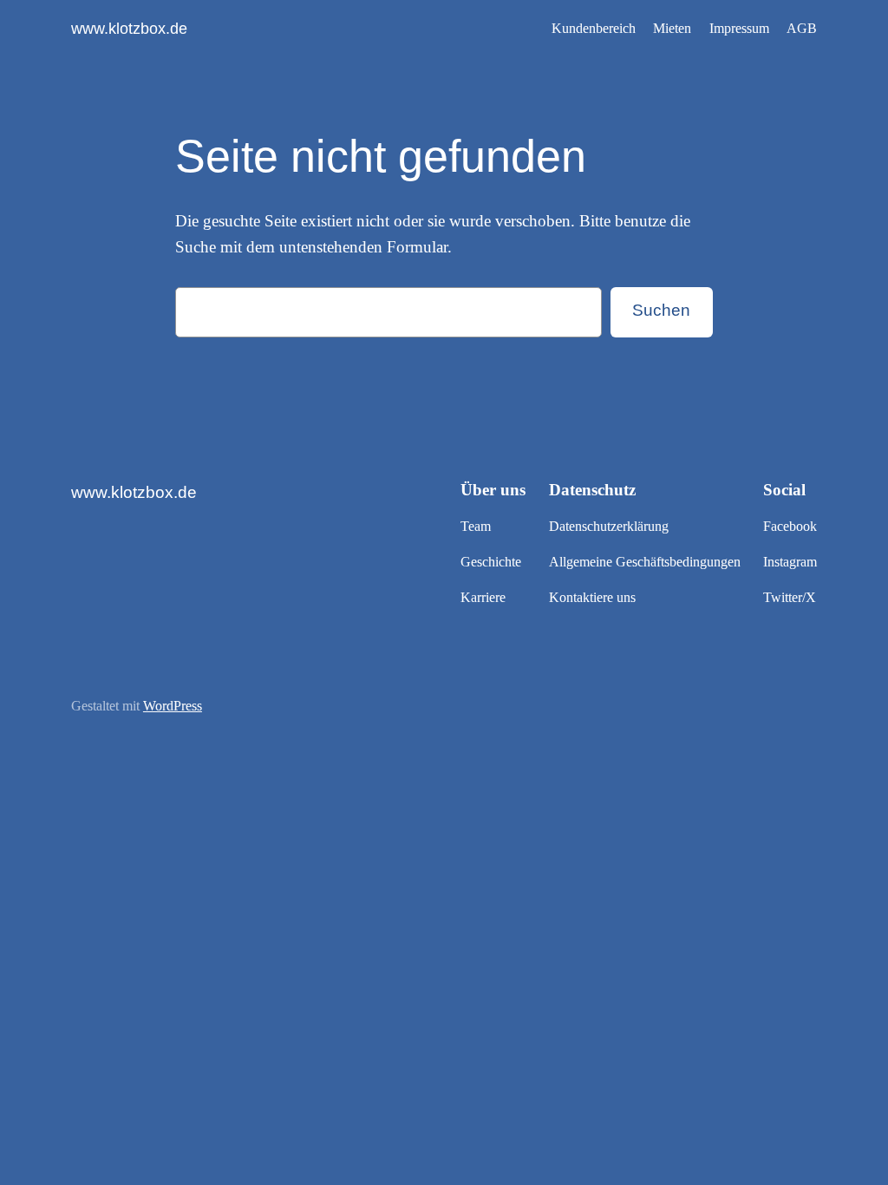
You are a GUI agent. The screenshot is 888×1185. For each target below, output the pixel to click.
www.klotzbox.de (129, 28)
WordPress (172, 705)
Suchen (661, 310)
